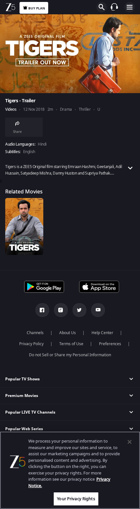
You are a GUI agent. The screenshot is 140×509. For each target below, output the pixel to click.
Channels (35, 333)
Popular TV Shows (22, 379)
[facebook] (42, 310)
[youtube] (98, 310)
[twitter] (79, 310)
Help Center (102, 333)
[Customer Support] (114, 7)
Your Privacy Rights (76, 499)
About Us (67, 333)
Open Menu (129, 7)
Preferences (110, 344)
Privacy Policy (31, 344)
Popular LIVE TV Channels (30, 412)
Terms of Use (71, 344)
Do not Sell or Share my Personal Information (70, 355)
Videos (10, 109)
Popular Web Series (24, 429)
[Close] (129, 442)
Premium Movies (21, 396)
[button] (70, 379)
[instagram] (61, 310)
